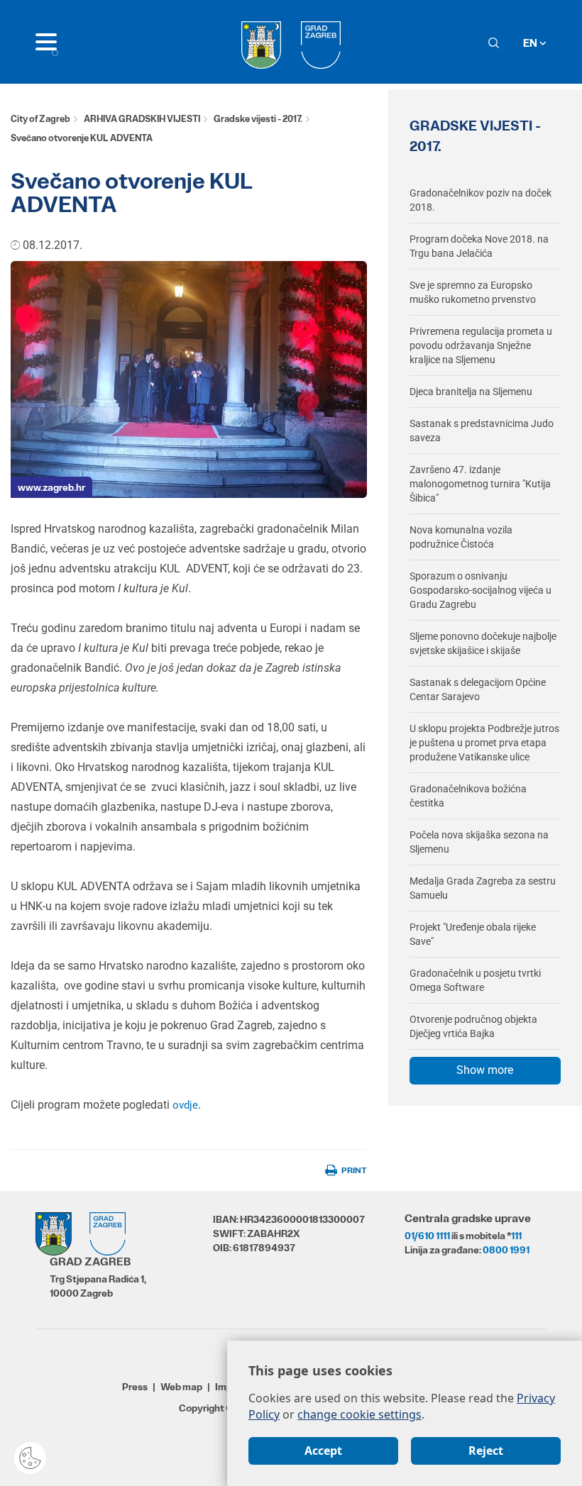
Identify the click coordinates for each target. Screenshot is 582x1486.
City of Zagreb (40, 118)
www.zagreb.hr (51, 487)
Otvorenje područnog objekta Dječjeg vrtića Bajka (473, 1026)
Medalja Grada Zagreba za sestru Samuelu (483, 888)
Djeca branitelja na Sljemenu (471, 391)
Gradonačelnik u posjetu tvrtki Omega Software (475, 980)
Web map (181, 1386)
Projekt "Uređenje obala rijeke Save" (473, 934)
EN (531, 43)
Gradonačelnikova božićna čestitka (468, 796)
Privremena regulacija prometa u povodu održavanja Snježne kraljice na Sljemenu (481, 345)
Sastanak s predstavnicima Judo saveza (482, 430)
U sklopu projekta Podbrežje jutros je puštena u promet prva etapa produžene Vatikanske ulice (484, 743)
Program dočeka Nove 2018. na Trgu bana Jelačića (479, 246)
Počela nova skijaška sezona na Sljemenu (479, 842)
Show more (484, 1070)
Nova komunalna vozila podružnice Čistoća (461, 537)
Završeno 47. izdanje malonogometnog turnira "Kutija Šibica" (480, 484)
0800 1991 (506, 1249)
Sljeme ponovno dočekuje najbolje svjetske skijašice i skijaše (483, 643)
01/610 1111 (427, 1235)
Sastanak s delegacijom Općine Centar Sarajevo (478, 689)
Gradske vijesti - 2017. (258, 118)
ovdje (185, 1105)
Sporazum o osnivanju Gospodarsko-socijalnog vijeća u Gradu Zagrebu (480, 590)
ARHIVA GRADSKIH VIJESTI (142, 118)
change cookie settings (359, 1414)
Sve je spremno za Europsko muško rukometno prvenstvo (473, 292)
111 (516, 1235)
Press (135, 1386)
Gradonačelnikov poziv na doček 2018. (480, 200)
